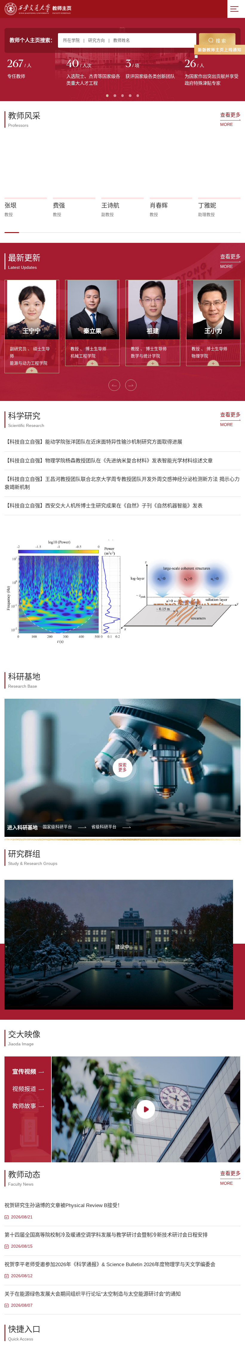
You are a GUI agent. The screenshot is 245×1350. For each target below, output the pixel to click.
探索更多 (122, 767)
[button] (11, 232)
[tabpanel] (34, 69)
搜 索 (221, 40)
